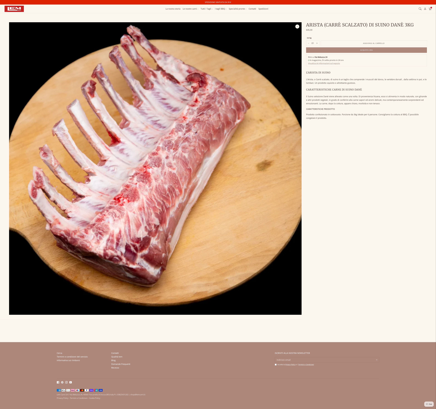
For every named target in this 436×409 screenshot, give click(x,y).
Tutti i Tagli (206, 8)
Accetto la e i (295, 365)
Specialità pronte (237, 8)
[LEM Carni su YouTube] (70, 382)
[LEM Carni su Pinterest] (62, 382)
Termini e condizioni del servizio (72, 356)
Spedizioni (263, 8)
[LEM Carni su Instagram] (66, 382)
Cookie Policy (94, 398)
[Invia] (376, 360)
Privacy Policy (290, 364)
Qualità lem (116, 356)
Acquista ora (366, 50)
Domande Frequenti (120, 364)
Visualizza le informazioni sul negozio (324, 63)
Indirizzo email (283, 357)
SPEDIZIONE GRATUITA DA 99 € (218, 2)
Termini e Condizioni (306, 364)
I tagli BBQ (220, 8)
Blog (113, 360)
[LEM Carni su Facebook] (58, 382)
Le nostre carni (190, 8)
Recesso (115, 367)
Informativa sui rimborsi (68, 360)
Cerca (59, 353)
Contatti (252, 8)
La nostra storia (173, 8)
